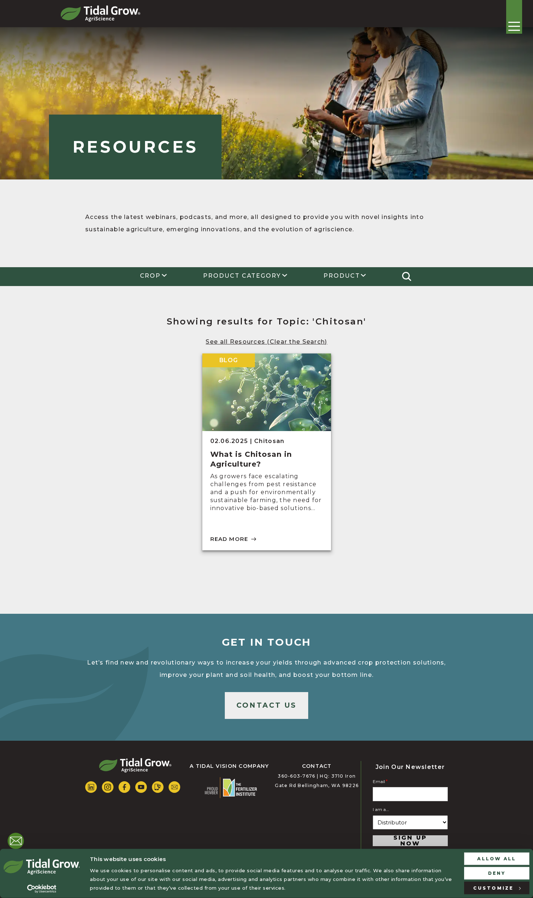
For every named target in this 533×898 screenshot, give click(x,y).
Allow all (496, 858)
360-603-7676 (296, 776)
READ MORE (229, 538)
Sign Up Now (410, 840)
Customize (493, 887)
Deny (497, 873)
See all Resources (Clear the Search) (266, 341)
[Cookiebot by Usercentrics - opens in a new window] (41, 888)
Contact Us (266, 705)
